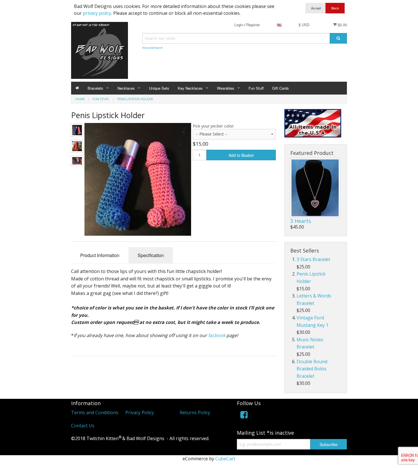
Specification (151, 255)
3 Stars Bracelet (313, 259)
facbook (216, 335)
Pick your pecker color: (213, 126)
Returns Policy (195, 412)
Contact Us (82, 425)
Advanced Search (152, 48)
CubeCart (225, 458)
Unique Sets (159, 88)
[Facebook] (244, 416)
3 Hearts (300, 220)
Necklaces (126, 88)
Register (253, 24)
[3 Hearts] (315, 187)
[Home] (77, 88)
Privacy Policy (139, 412)
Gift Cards (280, 88)
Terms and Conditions (94, 412)
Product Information (99, 255)
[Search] (338, 38)
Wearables (225, 88)
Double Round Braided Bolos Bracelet (312, 368)
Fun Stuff (256, 88)
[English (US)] (279, 24)
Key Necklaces (190, 88)
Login (238, 24)
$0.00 (342, 24)
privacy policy (97, 13)
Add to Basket (241, 155)
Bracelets (95, 88)
